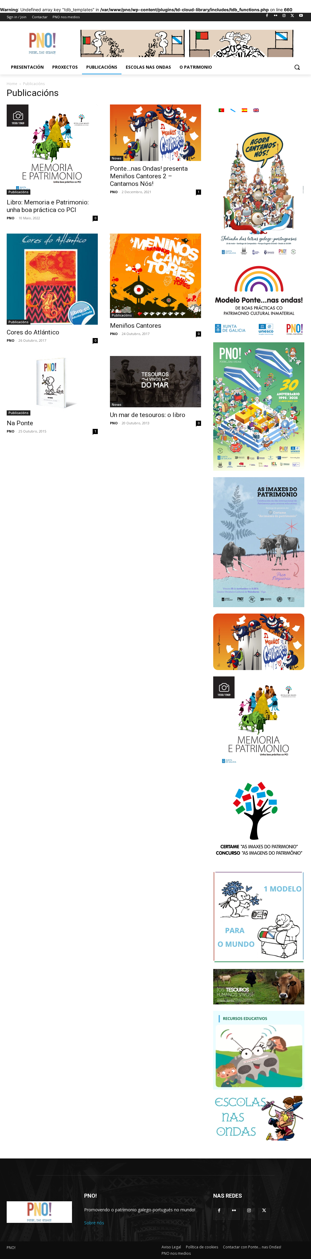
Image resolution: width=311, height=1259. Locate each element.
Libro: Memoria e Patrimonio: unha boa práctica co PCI (48, 206)
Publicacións (19, 192)
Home (12, 83)
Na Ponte (20, 423)
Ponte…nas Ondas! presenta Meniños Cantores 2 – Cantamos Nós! (149, 176)
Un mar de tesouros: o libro (147, 415)
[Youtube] (300, 17)
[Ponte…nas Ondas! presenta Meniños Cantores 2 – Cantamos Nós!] (155, 132)
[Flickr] (275, 17)
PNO (10, 218)
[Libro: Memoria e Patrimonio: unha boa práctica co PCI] (52, 149)
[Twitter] (292, 17)
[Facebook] (267, 17)
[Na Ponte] (52, 386)
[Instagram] (284, 17)
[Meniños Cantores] (155, 276)
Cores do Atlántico (33, 332)
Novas (116, 158)
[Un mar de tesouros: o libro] (155, 381)
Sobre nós (94, 1223)
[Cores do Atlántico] (52, 279)
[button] (297, 67)
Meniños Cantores (135, 325)
